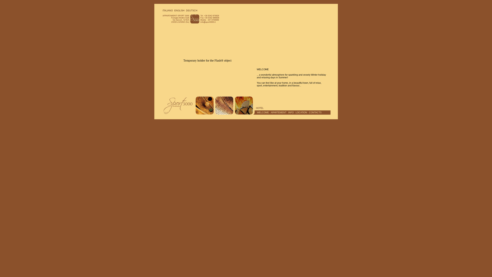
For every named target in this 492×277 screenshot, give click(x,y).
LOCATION (301, 112)
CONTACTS (315, 112)
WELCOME (263, 112)
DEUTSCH (191, 10)
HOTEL (260, 108)
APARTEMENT (278, 112)
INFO (291, 112)
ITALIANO (168, 10)
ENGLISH (179, 10)
